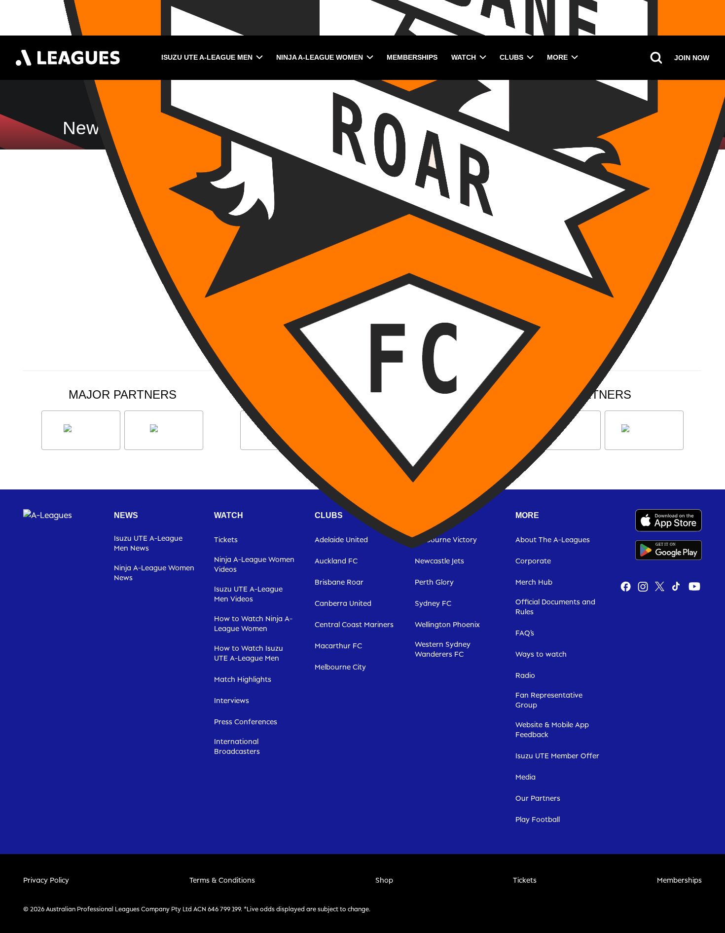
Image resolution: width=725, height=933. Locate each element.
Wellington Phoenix (447, 624)
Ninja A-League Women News (154, 572)
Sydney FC (433, 603)
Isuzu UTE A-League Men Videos (248, 594)
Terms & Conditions (222, 880)
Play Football (537, 819)
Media (525, 777)
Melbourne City (340, 667)
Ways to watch (541, 654)
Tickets (525, 880)
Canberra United (343, 603)
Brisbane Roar (339, 582)
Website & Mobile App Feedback (552, 729)
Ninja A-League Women (319, 57)
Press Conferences (245, 721)
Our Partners (537, 798)
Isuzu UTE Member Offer (557, 755)
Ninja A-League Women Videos (254, 564)
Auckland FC (336, 561)
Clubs (511, 57)
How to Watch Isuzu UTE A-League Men (248, 653)
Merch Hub (533, 582)
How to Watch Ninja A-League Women (253, 623)
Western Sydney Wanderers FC (443, 649)
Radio (525, 675)
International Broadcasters (237, 746)
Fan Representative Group (548, 700)
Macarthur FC (338, 645)
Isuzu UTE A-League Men (207, 57)
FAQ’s (524, 633)
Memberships (412, 57)
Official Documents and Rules (555, 606)
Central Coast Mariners (354, 624)
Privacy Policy (46, 880)
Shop (384, 880)
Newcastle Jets (439, 561)
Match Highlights (242, 679)
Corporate (533, 561)
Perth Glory (434, 582)
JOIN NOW (691, 58)
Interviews (231, 700)
